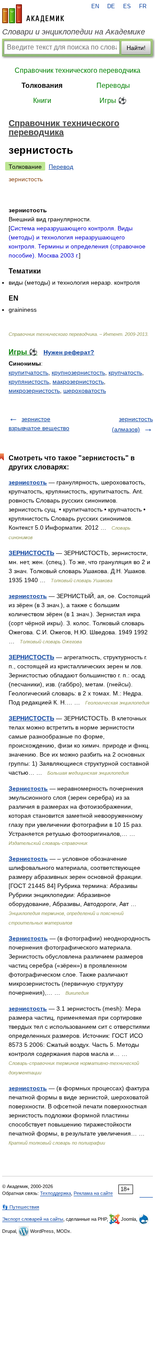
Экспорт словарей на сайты (32, 1219)
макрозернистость (78, 381)
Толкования (42, 85)
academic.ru (33, 13)
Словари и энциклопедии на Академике (73, 32)
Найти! (136, 47)
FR (142, 6)
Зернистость (28, 788)
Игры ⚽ (113, 100)
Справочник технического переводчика (77, 70)
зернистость (28, 482)
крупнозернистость (78, 372)
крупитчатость (28, 372)
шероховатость (84, 390)
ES (127, 6)
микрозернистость (34, 390)
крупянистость (29, 381)
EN (95, 6)
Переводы (113, 85)
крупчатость (125, 372)
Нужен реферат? (68, 352)
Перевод (61, 166)
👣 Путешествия (20, 1207)
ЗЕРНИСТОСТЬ (31, 552)
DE (111, 6)
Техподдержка (55, 1193)
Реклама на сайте (93, 1193)
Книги (42, 100)
